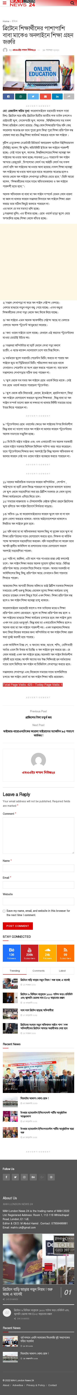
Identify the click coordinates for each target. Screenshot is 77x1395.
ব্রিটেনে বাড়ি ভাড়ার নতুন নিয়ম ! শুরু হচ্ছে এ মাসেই (45, 980)
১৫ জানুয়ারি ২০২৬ (29, 1121)
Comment (9, 814)
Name (7, 861)
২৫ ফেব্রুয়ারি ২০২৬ (29, 1103)
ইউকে (14, 21)
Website (8, 894)
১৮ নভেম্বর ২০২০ (51, 50)
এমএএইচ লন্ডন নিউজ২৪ (24, 50)
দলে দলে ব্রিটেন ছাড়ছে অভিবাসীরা (37, 1010)
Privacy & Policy (36, 1385)
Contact (52, 1385)
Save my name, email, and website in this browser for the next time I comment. (38, 913)
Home (6, 21)
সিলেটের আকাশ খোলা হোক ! (35, 1098)
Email (7, 878)
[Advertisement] (38, 262)
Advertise (18, 1385)
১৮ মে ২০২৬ (12, 1089)
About (6, 1385)
